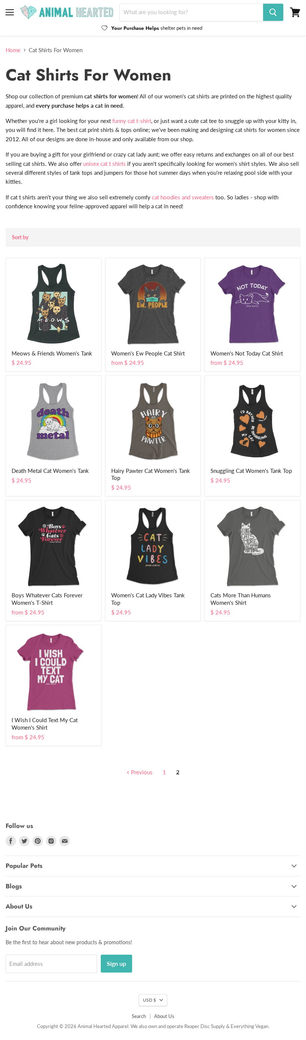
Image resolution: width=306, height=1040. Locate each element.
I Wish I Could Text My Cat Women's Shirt (45, 724)
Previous (141, 772)
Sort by (20, 237)
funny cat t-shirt (131, 120)
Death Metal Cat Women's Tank (50, 470)
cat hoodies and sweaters (183, 197)
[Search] (273, 12)
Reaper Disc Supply (204, 1026)
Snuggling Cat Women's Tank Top (251, 470)
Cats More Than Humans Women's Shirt (240, 599)
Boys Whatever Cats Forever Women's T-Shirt (47, 599)
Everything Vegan (249, 1026)
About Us (164, 1016)
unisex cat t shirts (104, 163)
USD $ (149, 1000)
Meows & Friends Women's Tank (52, 353)
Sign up (116, 963)
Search (139, 1016)
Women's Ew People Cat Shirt (148, 353)
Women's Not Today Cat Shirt (246, 353)
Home (13, 50)
